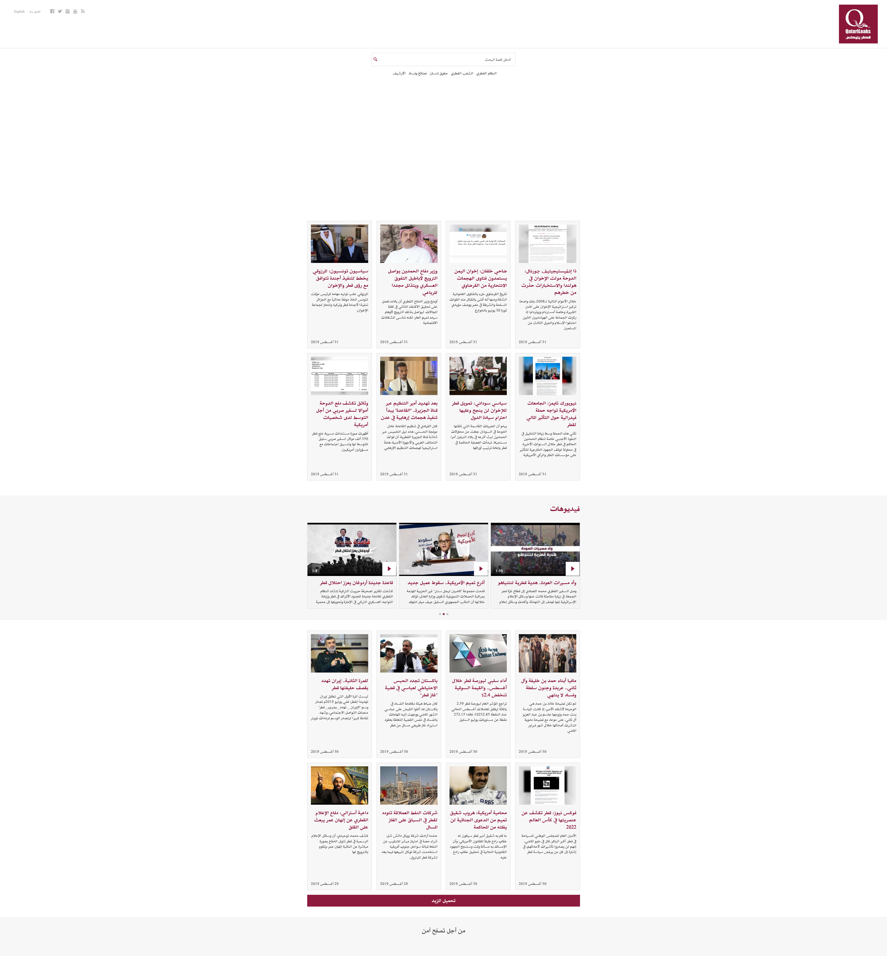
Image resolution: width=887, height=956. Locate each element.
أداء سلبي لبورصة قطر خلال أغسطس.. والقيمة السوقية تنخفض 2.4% (479, 688)
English (19, 11)
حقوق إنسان (439, 73)
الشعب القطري (462, 73)
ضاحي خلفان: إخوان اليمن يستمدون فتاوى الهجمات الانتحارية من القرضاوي (480, 278)
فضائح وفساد (418, 73)
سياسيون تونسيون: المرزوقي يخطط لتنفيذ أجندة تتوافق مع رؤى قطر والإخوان (340, 278)
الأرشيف (399, 73)
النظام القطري (486, 73)
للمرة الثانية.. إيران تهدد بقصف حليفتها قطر (344, 684)
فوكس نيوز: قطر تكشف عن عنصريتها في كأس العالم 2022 (549, 820)
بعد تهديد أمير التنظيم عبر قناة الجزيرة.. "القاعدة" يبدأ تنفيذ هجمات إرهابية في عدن (409, 410)
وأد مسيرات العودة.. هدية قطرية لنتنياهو (537, 582)
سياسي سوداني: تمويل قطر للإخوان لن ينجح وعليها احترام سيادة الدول (479, 410)
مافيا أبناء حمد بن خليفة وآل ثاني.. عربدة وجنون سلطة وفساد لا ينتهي (548, 688)
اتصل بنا (35, 11)
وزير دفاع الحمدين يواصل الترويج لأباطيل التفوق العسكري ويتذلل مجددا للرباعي (412, 281)
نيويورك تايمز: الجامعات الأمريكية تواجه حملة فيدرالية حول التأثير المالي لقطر (551, 413)
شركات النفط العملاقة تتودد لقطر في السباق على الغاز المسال (409, 820)
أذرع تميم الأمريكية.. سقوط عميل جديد (446, 582)
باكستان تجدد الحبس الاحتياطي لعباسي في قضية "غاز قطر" (411, 688)
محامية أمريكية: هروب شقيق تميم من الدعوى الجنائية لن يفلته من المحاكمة (478, 820)
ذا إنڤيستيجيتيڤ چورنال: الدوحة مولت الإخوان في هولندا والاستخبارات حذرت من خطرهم (548, 281)
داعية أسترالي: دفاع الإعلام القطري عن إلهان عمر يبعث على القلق (341, 820)
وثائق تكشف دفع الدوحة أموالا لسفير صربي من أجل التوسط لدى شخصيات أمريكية (342, 413)
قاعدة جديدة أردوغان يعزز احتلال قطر (356, 582)
